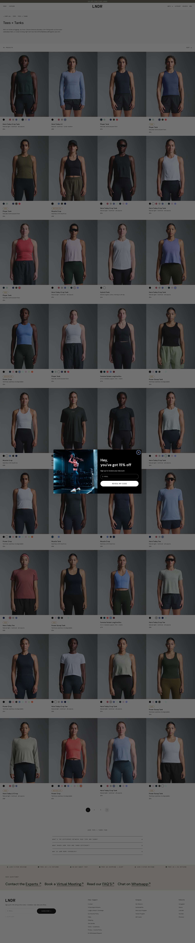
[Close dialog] (139, 452)
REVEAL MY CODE (119, 484)
